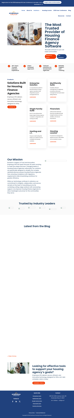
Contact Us (12, 107)
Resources (61, 16)
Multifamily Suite (37, 398)
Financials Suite (37, 403)
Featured (9, 232)
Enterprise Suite (37, 396)
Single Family (19, 285)
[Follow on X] (19, 401)
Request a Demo (49, 56)
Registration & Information (52, 2)
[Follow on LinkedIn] (16, 401)
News (8, 337)
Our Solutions (61, 56)
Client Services (10, 285)
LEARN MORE (33, 97)
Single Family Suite (37, 401)
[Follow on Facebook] (12, 401)
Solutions (36, 10)
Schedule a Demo (39, 383)
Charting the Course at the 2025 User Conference (28, 271)
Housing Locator (47, 10)
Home (23, 10)
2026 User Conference (60, 10)
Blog (69, 10)
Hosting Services (37, 406)
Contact (68, 16)
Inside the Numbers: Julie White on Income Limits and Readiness (34, 324)
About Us (29, 10)
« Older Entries (11, 356)
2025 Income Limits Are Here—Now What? (25, 342)
